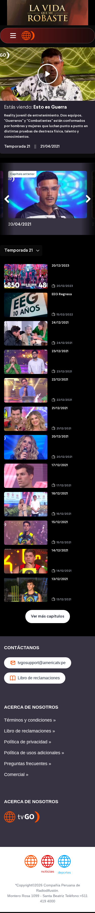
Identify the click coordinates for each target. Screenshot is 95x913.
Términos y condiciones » (30, 720)
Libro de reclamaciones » (29, 730)
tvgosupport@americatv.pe (42, 663)
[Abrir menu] (12, 35)
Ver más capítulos (47, 616)
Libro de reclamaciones (39, 678)
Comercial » (16, 774)
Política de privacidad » (27, 741)
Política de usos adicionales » (34, 752)
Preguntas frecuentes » (27, 763)
